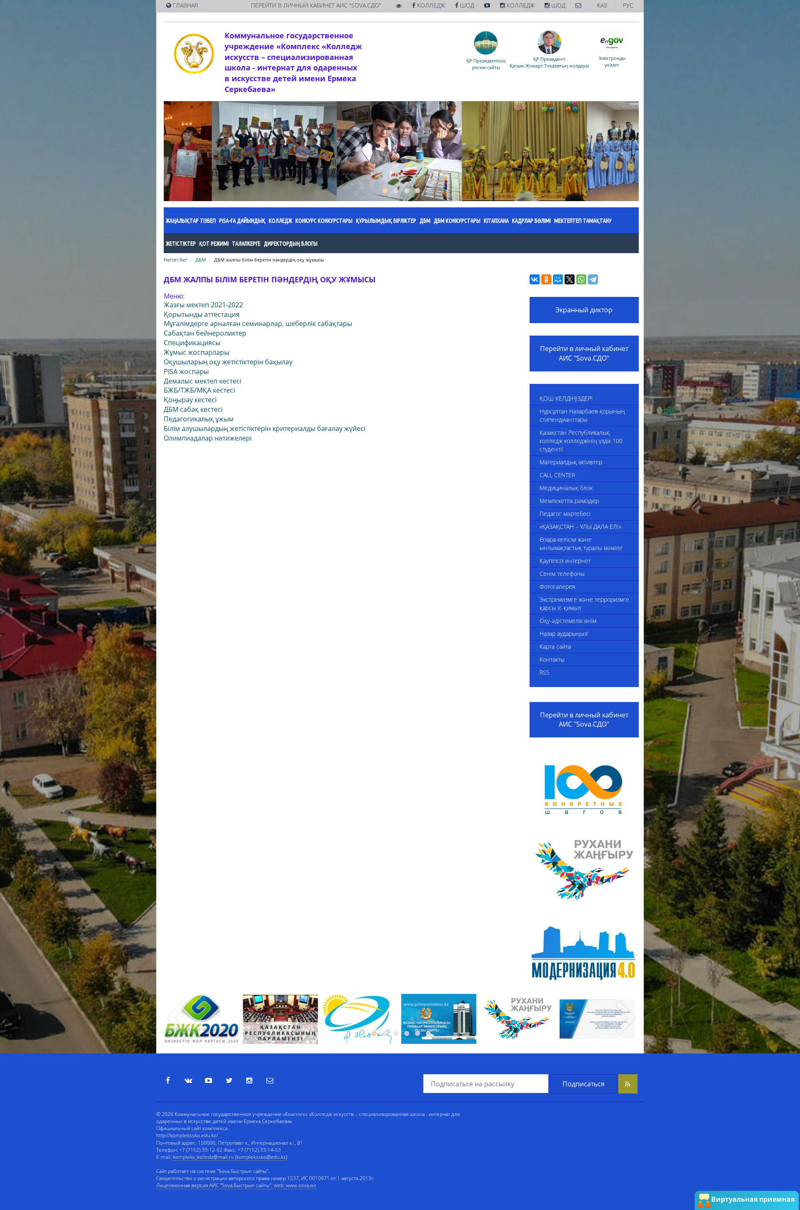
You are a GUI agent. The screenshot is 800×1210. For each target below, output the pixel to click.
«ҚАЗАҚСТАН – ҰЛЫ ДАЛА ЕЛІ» (580, 526)
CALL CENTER (557, 475)
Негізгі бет (175, 259)
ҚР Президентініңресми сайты (485, 63)
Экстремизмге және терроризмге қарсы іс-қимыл (584, 603)
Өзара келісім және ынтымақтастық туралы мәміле (581, 543)
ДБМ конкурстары (457, 220)
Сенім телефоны (562, 574)
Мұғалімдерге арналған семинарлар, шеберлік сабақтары (258, 323)
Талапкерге (246, 243)
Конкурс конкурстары (323, 220)
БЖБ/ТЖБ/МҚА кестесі (199, 390)
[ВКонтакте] (535, 279)
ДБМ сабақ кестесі (193, 409)
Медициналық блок (566, 488)
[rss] (628, 1083)
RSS (545, 672)
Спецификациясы (192, 342)
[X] (570, 279)
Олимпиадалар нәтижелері (208, 438)
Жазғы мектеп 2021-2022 (203, 304)
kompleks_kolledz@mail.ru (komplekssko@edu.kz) (230, 1156)
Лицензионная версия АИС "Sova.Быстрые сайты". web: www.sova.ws (236, 1185)
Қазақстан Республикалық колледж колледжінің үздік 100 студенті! (581, 440)
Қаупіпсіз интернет (565, 561)
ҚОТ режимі (214, 243)
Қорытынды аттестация (202, 314)
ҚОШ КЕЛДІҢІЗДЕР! (566, 398)
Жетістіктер (181, 243)
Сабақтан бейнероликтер (205, 333)
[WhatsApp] (581, 279)
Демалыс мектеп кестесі (202, 381)
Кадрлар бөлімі (531, 220)
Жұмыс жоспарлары (196, 352)
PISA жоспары (186, 371)
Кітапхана (496, 220)
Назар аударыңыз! (564, 633)
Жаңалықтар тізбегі (191, 220)
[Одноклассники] (546, 279)
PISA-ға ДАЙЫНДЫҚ (242, 220)
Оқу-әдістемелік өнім (568, 621)
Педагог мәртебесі (565, 514)
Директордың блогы (291, 243)
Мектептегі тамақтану (583, 220)
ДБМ (425, 220)
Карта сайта (555, 646)
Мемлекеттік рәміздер (569, 501)
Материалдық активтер (571, 462)
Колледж (280, 220)
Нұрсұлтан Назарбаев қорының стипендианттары (582, 415)
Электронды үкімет (611, 61)
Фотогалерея (557, 586)
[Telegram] (593, 279)
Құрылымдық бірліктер (386, 220)
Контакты (552, 659)
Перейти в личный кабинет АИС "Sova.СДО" (584, 353)
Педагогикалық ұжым (199, 418)
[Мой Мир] (558, 279)
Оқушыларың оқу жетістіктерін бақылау (228, 361)
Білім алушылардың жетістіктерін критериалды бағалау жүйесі (264, 428)
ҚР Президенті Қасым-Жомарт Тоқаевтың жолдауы (549, 62)
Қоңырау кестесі (190, 399)
